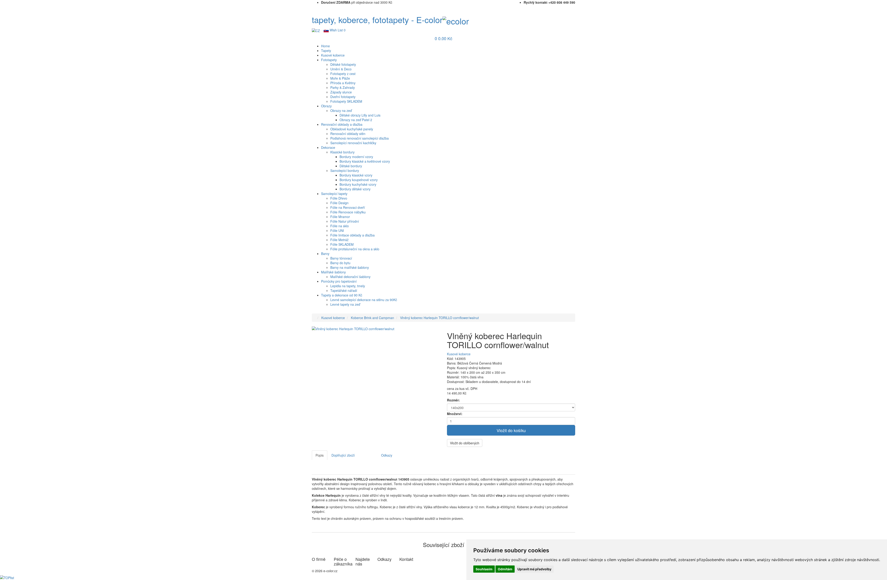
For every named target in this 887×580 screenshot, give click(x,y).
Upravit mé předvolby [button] (534, 569)
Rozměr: (453, 400)
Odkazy (386, 455)
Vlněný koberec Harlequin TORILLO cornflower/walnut (439, 317)
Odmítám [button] (505, 569)
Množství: (454, 413)
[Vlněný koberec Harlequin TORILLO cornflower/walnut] (353, 328)
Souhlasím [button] (484, 569)
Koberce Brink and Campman (372, 317)
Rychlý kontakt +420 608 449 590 (549, 2)
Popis (320, 455)
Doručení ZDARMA (335, 2)
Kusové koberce (333, 317)
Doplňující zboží (343, 455)
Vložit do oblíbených (464, 443)
